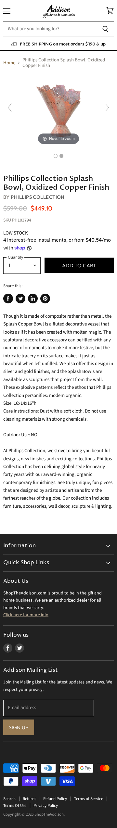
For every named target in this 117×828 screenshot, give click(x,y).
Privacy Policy (45, 806)
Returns (29, 799)
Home (9, 63)
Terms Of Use (14, 806)
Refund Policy (55, 799)
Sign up (19, 727)
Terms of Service (88, 799)
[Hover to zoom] (58, 110)
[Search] (105, 28)
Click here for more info (25, 615)
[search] (50, 28)
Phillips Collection (38, 197)
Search (9, 799)
